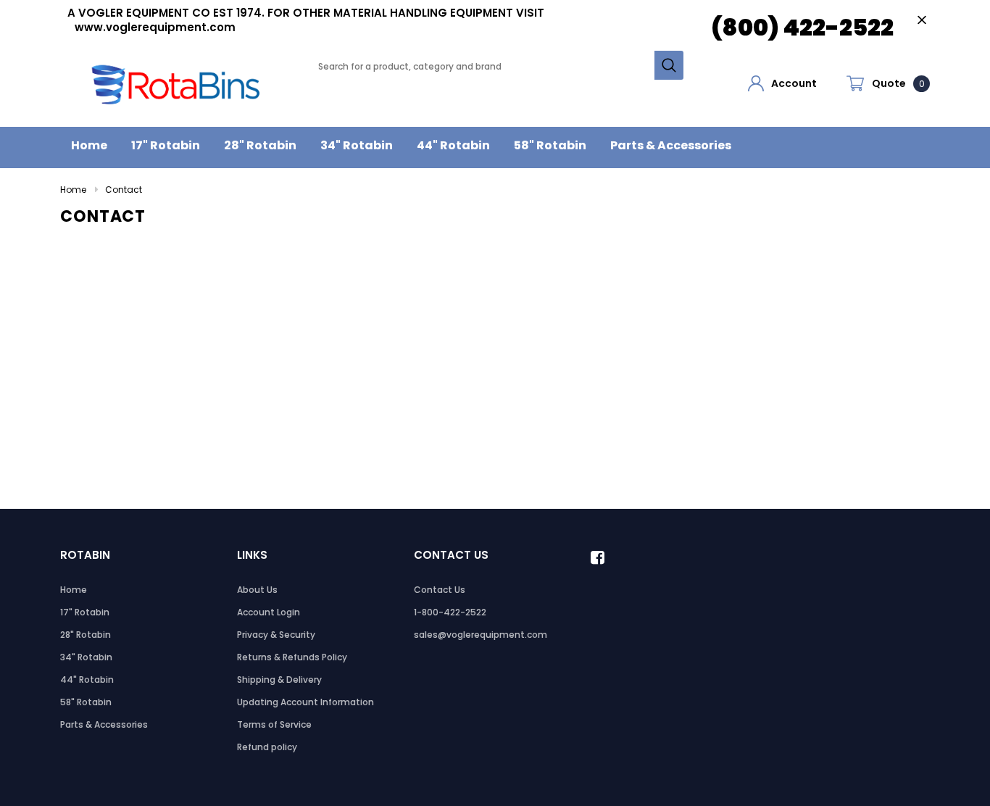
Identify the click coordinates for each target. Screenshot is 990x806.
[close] (921, 20)
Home (73, 189)
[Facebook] (601, 557)
